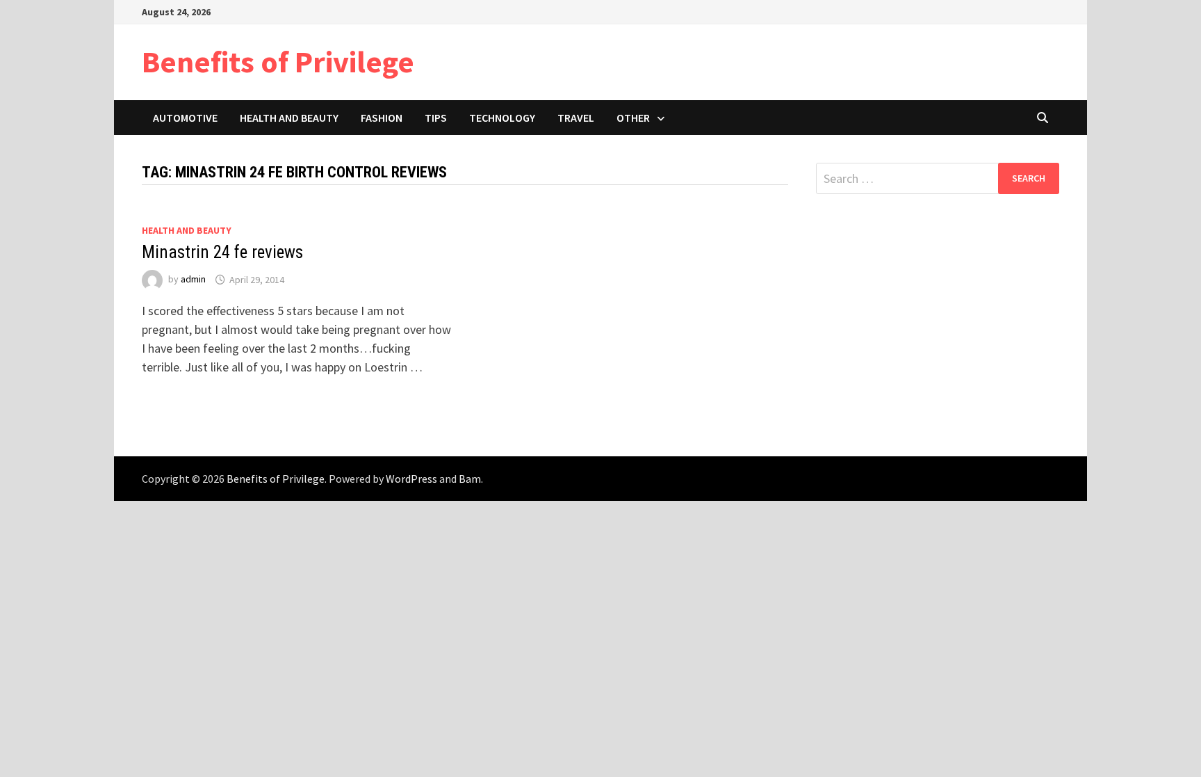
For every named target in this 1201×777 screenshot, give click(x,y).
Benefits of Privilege (278, 61)
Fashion (381, 118)
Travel (575, 118)
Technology (502, 118)
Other (633, 118)
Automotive (185, 118)
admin (193, 279)
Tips (436, 118)
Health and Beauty (289, 118)
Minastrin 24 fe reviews (222, 252)
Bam (470, 479)
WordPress (411, 479)
